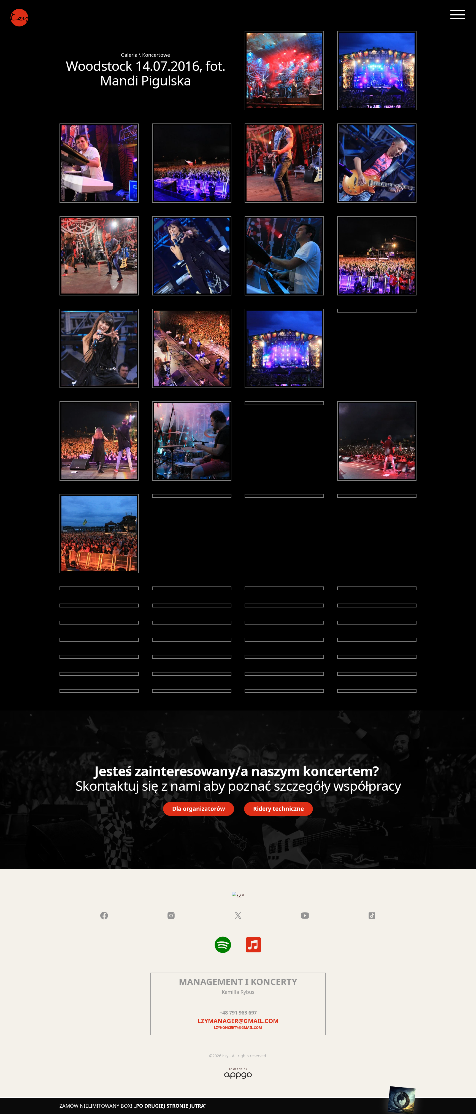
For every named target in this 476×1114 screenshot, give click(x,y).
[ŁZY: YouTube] (305, 915)
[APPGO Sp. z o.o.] (238, 1074)
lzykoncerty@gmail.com (238, 1027)
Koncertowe (156, 55)
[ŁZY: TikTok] (372, 915)
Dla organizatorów (198, 808)
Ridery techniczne (278, 808)
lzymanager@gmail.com (238, 1021)
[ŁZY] (18, 18)
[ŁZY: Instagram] (171, 915)
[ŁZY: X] (238, 915)
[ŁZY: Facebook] (104, 915)
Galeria (129, 55)
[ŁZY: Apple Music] (253, 944)
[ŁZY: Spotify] (222, 944)
